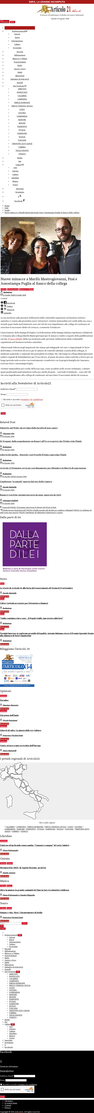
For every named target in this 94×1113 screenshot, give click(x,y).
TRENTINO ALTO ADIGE (22, 144)
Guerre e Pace (20, 69)
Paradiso (4, 700)
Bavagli (20, 52)
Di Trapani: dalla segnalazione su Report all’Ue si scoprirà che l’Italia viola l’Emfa (41, 441)
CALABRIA (22, 96)
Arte (15, 168)
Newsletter (19, 192)
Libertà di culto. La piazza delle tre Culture (20, 730)
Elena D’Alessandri (10, 850)
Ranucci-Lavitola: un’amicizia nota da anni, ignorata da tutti (30, 495)
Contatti (8, 1105)
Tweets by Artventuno (9, 1066)
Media (19, 158)
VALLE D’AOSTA (22, 150)
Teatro (15, 185)
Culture (17, 44)
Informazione (17, 41)
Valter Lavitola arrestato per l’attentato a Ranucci (24, 603)
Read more (4, 596)
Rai (19, 161)
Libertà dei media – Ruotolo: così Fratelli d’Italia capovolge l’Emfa (33, 454)
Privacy (8, 1108)
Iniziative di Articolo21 (20, 79)
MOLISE (22, 123)
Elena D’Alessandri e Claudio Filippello (19, 895)
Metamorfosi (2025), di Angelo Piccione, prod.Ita (23, 868)
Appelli (20, 82)
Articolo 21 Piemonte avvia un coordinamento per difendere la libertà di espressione (43, 468)
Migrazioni (19, 76)
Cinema (15, 171)
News (2, 584)
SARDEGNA (22, 133)
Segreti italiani (20, 62)
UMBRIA (22, 147)
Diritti (20, 72)
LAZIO (22, 109)
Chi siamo (9, 1101)
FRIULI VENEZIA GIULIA (22, 106)
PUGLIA (22, 130)
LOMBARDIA (22, 116)
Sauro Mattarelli (9, 751)
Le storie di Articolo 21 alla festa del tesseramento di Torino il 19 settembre (36, 588)
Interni (17, 34)
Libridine (15, 178)
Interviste (20, 189)
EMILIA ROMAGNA (22, 102)
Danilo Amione (9, 873)
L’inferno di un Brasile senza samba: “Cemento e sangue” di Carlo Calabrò (34, 845)
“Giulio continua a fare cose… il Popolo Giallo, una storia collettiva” (31, 618)
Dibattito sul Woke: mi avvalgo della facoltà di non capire (29, 428)
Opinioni (3, 696)
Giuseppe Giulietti (10, 500)
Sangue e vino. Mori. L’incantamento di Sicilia (21, 913)
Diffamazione (19, 55)
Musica (15, 181)
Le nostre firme (11, 1103)
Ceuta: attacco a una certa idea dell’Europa (20, 746)
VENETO (22, 154)
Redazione (7, 292)
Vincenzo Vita (8, 433)
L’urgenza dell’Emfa (9, 715)
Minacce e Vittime (19, 59)
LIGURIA (22, 113)
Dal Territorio (18, 86)
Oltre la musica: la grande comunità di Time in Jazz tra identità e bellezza (34, 890)
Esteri (17, 37)
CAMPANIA (22, 99)
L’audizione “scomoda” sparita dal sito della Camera (26, 481)
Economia (17, 48)
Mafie (19, 65)
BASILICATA (22, 92)
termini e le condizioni (32, 399)
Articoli (4, 289)
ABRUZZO (22, 89)
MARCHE (22, 120)
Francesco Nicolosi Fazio (13, 735)
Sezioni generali (18, 31)
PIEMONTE (22, 126)
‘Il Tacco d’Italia (15, 339)
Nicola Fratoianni (10, 720)
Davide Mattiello (9, 487)
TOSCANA (22, 140)
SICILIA (22, 137)
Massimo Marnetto (10, 705)
